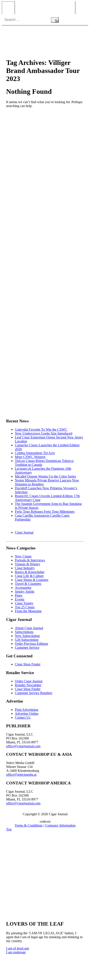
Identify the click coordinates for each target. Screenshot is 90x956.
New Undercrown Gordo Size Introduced (43, 433)
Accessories (23, 587)
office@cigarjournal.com (23, 746)
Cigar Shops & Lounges (31, 580)
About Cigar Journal (29, 628)
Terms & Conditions (29, 825)
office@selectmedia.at (21, 774)
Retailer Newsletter (28, 685)
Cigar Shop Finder (27, 664)
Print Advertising (26, 709)
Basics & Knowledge (29, 572)
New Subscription (27, 636)
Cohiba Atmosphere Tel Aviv (35, 453)
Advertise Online (26, 713)
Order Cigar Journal (28, 681)
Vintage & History (27, 564)
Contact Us (22, 717)
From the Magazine (28, 611)
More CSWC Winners (30, 457)
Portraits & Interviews (30, 560)
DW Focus (45, 7)
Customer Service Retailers (33, 693)
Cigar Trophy (24, 603)
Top (9, 829)
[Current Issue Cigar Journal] (45, 144)
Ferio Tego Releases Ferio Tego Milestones (44, 511)
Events (19, 599)
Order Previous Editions (31, 643)
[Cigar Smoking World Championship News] (45, 189)
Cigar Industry (25, 568)
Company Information (60, 825)
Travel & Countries (28, 584)
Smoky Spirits (24, 591)
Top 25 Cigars (25, 607)
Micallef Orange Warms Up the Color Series (45, 476)
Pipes (18, 595)
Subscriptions (24, 632)
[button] (17, 948)
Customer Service (27, 647)
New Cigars (23, 556)
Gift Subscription (26, 640)
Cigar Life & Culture (29, 576)
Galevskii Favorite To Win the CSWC (41, 429)
